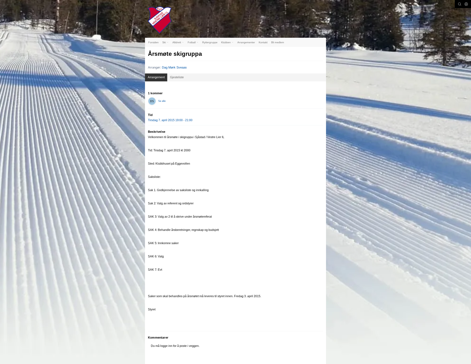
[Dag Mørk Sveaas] (152, 101)
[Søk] (459, 4)
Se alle (162, 101)
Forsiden (153, 42)
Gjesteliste (177, 77)
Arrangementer (246, 42)
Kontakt (263, 42)
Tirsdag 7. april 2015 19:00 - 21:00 (170, 120)
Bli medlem (277, 42)
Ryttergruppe (209, 42)
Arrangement (156, 77)
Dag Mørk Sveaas (174, 67)
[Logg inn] (466, 4)
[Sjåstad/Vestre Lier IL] (159, 20)
